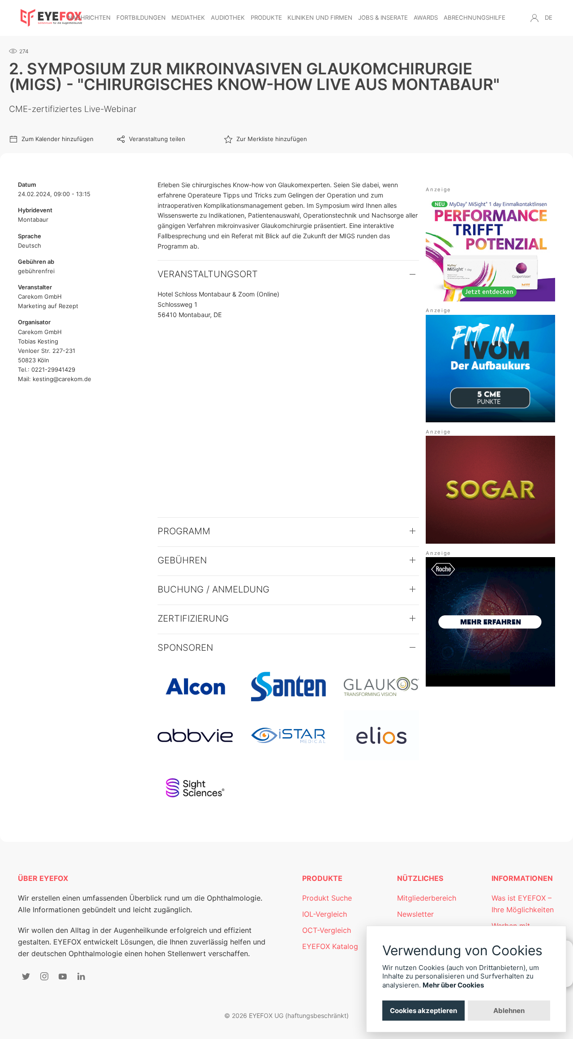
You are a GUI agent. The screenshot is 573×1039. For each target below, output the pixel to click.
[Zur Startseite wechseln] (51, 18)
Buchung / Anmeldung (213, 589)
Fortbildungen (141, 17)
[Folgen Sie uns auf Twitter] (26, 976)
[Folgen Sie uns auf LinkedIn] (81, 976)
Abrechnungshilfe (474, 17)
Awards (426, 17)
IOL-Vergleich (324, 914)
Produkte (266, 17)
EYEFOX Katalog (330, 946)
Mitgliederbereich (426, 897)
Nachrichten (89, 17)
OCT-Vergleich (326, 930)
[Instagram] (44, 976)
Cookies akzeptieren (423, 1010)
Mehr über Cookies (453, 985)
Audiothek (228, 17)
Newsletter (415, 914)
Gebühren (182, 560)
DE (548, 17)
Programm (184, 531)
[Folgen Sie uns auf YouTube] (63, 976)
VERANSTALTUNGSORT (208, 274)
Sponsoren (185, 647)
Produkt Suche (327, 897)
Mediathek (188, 17)
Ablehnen (509, 1010)
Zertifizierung (193, 618)
